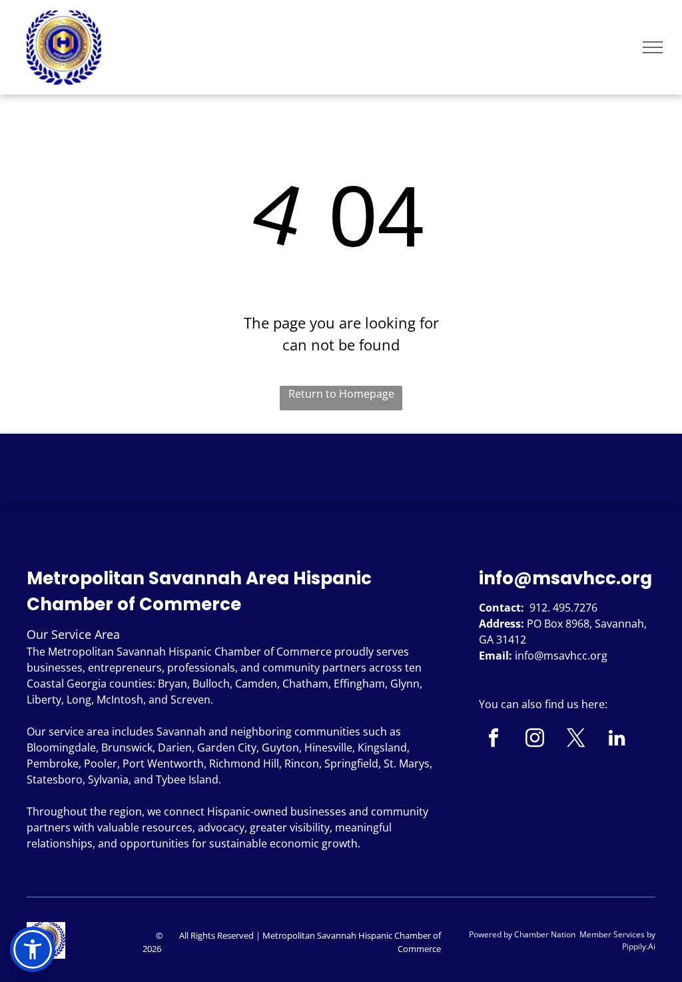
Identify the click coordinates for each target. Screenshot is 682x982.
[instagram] (534, 739)
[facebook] (493, 739)
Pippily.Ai (638, 946)
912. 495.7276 (563, 607)
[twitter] (575, 739)
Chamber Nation (544, 934)
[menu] (652, 47)
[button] (32, 949)
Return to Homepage (341, 393)
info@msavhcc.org (565, 578)
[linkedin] (617, 739)
